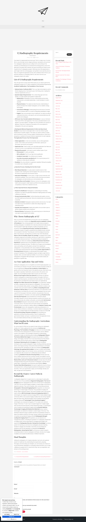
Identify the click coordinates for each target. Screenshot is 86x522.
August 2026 (58, 97)
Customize (7, 514)
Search (57, 52)
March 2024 (58, 122)
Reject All (16, 514)
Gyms (57, 229)
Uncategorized (59, 254)
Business (57, 204)
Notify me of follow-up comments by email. (25, 505)
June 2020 (58, 147)
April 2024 (58, 119)
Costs (57, 218)
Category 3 (58, 212)
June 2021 (58, 144)
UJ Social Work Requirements (21, 456)
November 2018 (59, 166)
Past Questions (59, 243)
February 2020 (59, 158)
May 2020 (58, 149)
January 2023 (58, 138)
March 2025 (58, 114)
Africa (57, 199)
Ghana (57, 226)
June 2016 (58, 190)
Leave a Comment (25, 451)
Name (16, 484)
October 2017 (58, 182)
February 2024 (59, 125)
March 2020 (58, 155)
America (57, 202)
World (57, 262)
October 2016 (58, 188)
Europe (57, 223)
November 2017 (59, 179)
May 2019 (57, 163)
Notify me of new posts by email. (22, 509)
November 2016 (59, 185)
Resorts (57, 245)
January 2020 (58, 160)
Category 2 (58, 210)
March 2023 (58, 133)
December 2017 (59, 177)
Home (43, 26)
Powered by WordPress (57, 519)
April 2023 (58, 130)
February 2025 (59, 116)
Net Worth (58, 234)
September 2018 (59, 168)
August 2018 (58, 171)
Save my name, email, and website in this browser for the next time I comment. (31, 500)
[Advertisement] (43, 39)
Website (16, 493)
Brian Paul (36, 57)
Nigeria (57, 237)
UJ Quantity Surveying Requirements (42, 456)
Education (58, 221)
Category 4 (58, 215)
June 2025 (58, 105)
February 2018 (59, 174)
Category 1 (58, 207)
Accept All (11, 516)
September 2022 (59, 141)
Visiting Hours (58, 259)
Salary (57, 251)
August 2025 (58, 103)
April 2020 (58, 152)
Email (15, 488)
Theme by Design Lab (68, 519)
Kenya (57, 232)
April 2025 (58, 111)
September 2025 (59, 100)
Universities (19, 451)
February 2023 (59, 136)
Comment (17, 466)
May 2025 (58, 108)
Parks (57, 240)
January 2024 (58, 127)
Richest (57, 248)
